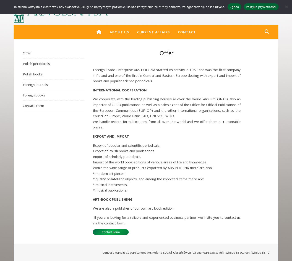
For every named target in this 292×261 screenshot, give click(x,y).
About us (119, 32)
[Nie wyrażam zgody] (286, 7)
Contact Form (33, 105)
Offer (27, 53)
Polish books (33, 74)
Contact (187, 32)
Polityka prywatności (261, 7)
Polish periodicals (36, 63)
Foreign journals (35, 84)
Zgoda (234, 7)
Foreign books (34, 95)
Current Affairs (153, 32)
